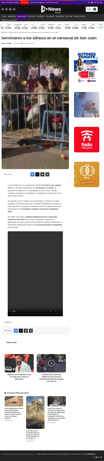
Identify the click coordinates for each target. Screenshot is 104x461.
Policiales (50, 16)
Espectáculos (80, 16)
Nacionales (22, 16)
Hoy (5, 16)
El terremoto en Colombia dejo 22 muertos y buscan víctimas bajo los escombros (33, 435)
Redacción (6, 43)
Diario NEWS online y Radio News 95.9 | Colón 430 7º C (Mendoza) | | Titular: (66, 454)
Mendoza (12, 16)
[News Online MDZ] (17, 10)
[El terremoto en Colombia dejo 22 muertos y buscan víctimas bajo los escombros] (35, 412)
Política (31, 16)
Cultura (68, 16)
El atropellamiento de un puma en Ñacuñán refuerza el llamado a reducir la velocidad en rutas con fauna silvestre (14, 413)
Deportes (40, 16)
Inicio (5, 32)
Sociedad (60, 16)
